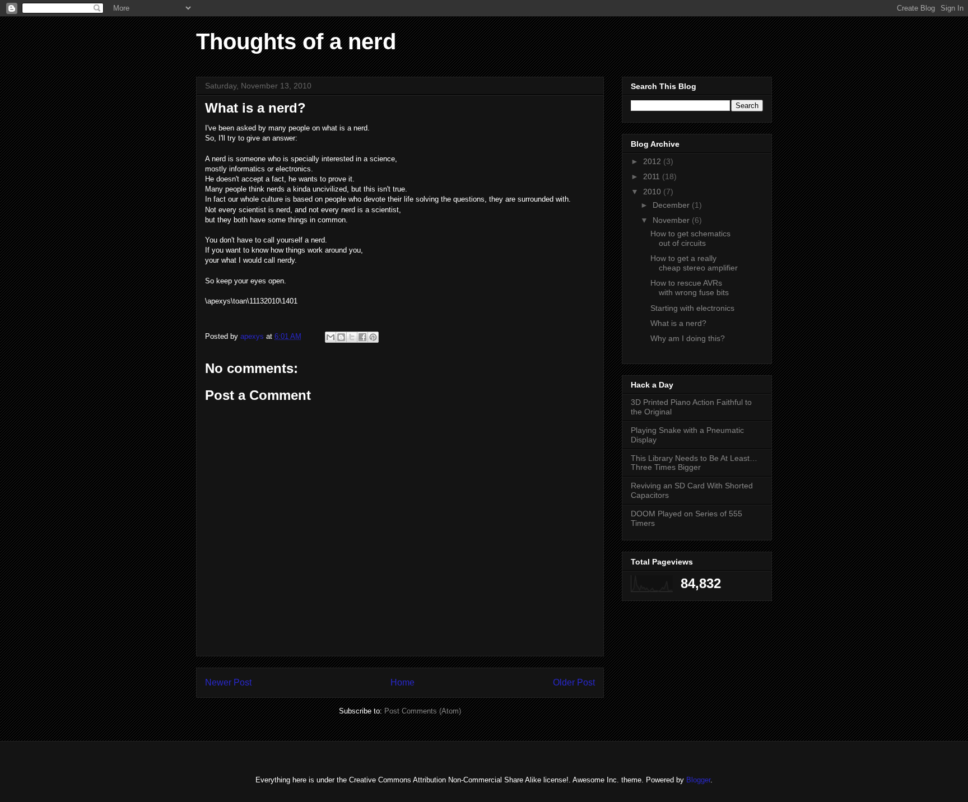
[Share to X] (351, 337)
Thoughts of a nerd (296, 41)
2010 (653, 191)
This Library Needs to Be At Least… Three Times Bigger (694, 463)
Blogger (698, 780)
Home (402, 682)
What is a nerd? (678, 323)
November (672, 220)
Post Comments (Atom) (422, 711)
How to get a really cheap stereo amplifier (694, 263)
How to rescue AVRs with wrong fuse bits (689, 287)
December (672, 204)
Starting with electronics (692, 308)
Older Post (574, 682)
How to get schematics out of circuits (690, 238)
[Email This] (330, 337)
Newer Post (228, 682)
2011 (652, 176)
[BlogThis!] (341, 337)
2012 (653, 161)
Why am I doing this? (687, 338)
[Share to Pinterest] (373, 337)
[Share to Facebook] (362, 337)
